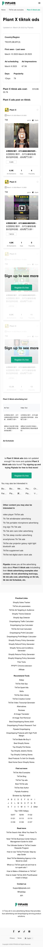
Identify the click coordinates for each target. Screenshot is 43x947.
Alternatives (21, 706)
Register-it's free (21, 287)
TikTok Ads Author (21, 787)
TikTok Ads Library (21, 695)
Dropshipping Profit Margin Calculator (21, 636)
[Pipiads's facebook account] (13, 931)
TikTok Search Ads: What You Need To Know (21, 833)
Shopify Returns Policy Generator (21, 654)
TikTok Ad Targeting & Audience (21, 610)
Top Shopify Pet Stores (22, 747)
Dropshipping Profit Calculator (21, 632)
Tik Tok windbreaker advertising (17, 518)
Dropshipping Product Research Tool (21, 725)
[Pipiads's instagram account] (29, 931)
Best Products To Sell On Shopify (21, 758)
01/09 (13, 822)
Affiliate (21, 669)
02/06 (21, 814)
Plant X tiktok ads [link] (33, 10)
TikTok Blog (21, 776)
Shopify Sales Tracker (21, 602)
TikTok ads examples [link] (16, 10)
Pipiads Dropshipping (21, 729)
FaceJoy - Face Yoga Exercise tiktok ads (5, 493)
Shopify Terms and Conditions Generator (21, 649)
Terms (20, 938)
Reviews (21, 710)
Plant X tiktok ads (30, 488)
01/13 (21, 818)
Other (34, 806)
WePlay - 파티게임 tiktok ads (21, 488)
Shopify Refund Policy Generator (21, 644)
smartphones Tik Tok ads (14, 539)
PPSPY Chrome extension (21, 665)
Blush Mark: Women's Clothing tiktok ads (5, 488)
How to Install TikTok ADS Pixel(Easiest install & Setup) (21, 876)
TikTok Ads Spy (21, 683)
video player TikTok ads (13, 514)
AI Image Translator (21, 714)
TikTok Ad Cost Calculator (21, 629)
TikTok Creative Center (21, 699)
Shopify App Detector (21, 617)
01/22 (30, 814)
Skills (21, 691)
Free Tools (21, 662)
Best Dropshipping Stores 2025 (21, 721)
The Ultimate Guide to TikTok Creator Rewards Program (21, 846)
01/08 (21, 822)
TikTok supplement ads (13, 550)
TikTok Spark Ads (21, 687)
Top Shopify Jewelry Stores (21, 750)
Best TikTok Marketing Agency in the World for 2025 (21, 859)
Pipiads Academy (21, 791)
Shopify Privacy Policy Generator (21, 640)
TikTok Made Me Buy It (21, 739)
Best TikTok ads (21, 784)
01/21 (13, 818)
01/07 (30, 822)
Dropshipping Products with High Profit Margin (21, 734)
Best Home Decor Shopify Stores (21, 762)
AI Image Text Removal (21, 717)
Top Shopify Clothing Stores (22, 754)
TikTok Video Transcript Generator (21, 702)
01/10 (30, 818)
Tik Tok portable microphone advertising (20, 522)
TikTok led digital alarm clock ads (17, 554)
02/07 (13, 814)
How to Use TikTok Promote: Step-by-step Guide (21, 853)
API (21, 895)
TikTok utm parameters (21, 606)
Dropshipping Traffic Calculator (21, 621)
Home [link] (3, 10)
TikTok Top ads (22, 780)
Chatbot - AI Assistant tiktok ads (38, 488)
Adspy (21, 680)
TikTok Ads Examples (21, 772)
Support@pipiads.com (21, 888)
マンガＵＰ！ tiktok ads (38, 493)
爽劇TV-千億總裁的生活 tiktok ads (21, 493)
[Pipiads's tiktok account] (24, 931)
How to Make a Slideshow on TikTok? (21, 871)
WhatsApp (21, 891)
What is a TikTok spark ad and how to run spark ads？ (21, 866)
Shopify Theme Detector (21, 613)
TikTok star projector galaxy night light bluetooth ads (19, 545)
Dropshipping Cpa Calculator (21, 625)
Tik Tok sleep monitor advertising (17, 535)
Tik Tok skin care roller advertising (18, 530)
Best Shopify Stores (21, 743)
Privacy (12, 938)
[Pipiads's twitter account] (19, 931)
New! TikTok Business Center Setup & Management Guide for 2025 (21, 840)
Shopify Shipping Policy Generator (21, 658)
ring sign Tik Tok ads (12, 526)
